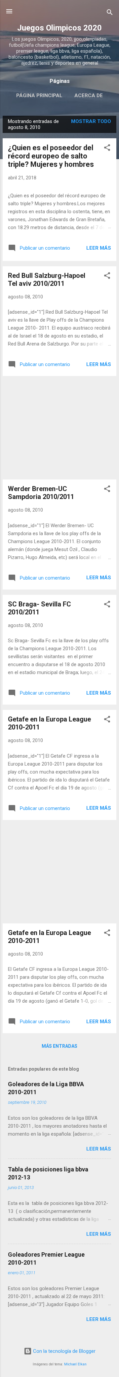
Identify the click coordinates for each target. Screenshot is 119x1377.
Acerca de (88, 95)
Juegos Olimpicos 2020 (59, 27)
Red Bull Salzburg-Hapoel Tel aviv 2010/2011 (46, 279)
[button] (107, 149)
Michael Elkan (75, 1364)
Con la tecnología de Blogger (64, 1351)
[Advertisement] (59, 427)
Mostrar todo (91, 121)
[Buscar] (110, 13)
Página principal (39, 95)
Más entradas (59, 1046)
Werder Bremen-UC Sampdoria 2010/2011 (41, 493)
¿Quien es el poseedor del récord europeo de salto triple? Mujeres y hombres (51, 156)
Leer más (98, 248)
